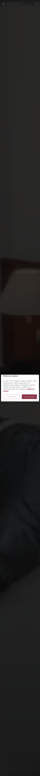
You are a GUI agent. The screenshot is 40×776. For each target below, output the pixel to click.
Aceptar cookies (29, 396)
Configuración (11, 396)
